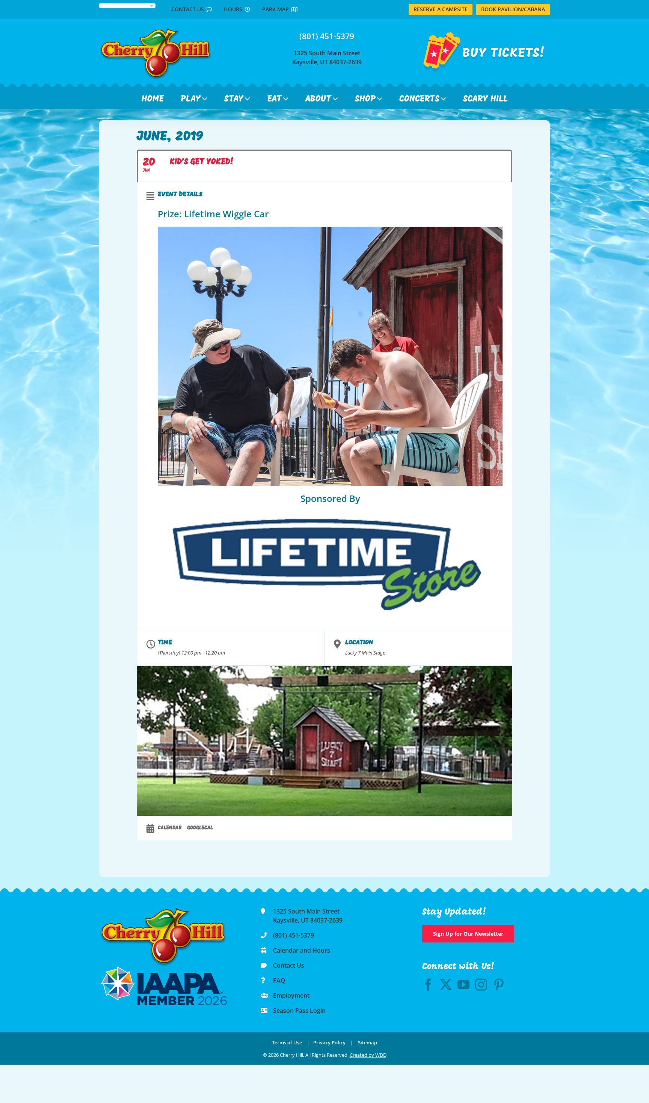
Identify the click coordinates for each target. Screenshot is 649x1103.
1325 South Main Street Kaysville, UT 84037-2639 (327, 57)
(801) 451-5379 (326, 36)
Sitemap (367, 1042)
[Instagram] (481, 985)
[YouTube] (463, 985)
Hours (234, 9)
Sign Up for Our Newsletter (468, 933)
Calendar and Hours (301, 950)
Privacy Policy (329, 1042)
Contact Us (189, 9)
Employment (291, 995)
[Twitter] (446, 985)
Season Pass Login (299, 1010)
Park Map (276, 9)
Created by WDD (368, 1054)
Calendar (169, 828)
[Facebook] (428, 985)
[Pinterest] (499, 985)
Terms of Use (287, 1042)
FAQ (279, 980)
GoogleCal (200, 828)
